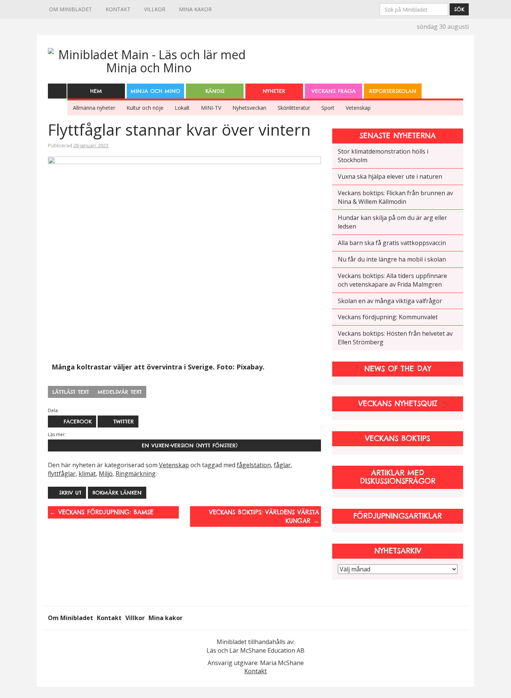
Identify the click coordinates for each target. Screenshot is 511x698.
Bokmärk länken (117, 492)
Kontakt (118, 9)
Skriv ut (70, 492)
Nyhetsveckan (249, 107)
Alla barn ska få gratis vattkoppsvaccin (392, 243)
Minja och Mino (155, 91)
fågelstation (254, 465)
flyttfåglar (62, 473)
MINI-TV (211, 107)
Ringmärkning (136, 473)
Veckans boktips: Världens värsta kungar (264, 516)
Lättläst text (70, 392)
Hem (96, 91)
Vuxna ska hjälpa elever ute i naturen (390, 176)
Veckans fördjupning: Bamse (101, 512)
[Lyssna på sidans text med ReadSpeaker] (57, 91)
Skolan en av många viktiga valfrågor (390, 301)
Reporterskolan (392, 91)
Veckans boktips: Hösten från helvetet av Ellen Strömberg (395, 337)
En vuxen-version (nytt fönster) (187, 445)
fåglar (282, 465)
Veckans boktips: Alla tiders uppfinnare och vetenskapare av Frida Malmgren (392, 280)
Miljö (106, 473)
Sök (459, 9)
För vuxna (455, 86)
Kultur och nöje (144, 107)
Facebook (76, 421)
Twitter (122, 421)
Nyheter (274, 91)
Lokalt (182, 107)
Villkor (154, 9)
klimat (87, 473)
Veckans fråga (334, 91)
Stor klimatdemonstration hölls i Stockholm (383, 155)
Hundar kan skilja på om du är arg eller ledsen (392, 222)
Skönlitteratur (294, 107)
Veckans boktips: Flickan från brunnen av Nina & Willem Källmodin (395, 197)
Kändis (214, 91)
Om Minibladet (70, 9)
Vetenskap (358, 107)
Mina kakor (195, 9)
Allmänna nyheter (94, 107)
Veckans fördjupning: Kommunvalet (388, 317)
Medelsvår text (120, 392)
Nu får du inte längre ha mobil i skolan (392, 259)
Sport (327, 107)
